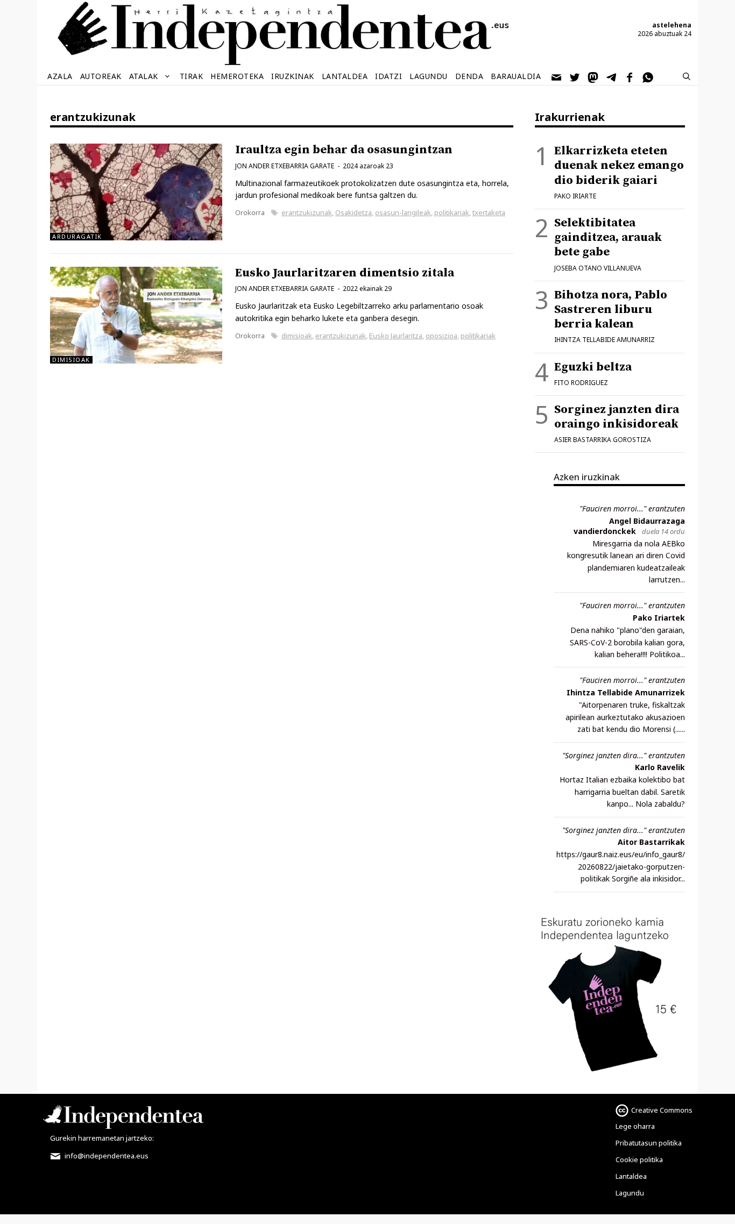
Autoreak (101, 76)
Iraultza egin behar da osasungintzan (344, 150)
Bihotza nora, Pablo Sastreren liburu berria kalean (610, 309)
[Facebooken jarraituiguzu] (630, 76)
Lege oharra (635, 1126)
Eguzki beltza (593, 367)
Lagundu (428, 76)
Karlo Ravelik (660, 767)
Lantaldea (345, 76)
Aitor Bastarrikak (651, 842)
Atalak (143, 76)
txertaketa (488, 212)
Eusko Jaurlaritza (395, 335)
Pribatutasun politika (649, 1143)
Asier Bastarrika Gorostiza (602, 439)
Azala (60, 76)
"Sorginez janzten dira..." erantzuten (623, 755)
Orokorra (250, 212)
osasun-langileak (403, 212)
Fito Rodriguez (581, 382)
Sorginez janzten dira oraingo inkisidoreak (616, 416)
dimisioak (296, 335)
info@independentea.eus (106, 1156)
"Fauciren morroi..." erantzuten (632, 508)
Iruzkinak (292, 76)
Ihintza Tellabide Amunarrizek (626, 692)
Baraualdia (516, 76)
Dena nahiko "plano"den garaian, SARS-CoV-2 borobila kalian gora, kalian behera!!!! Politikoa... (627, 642)
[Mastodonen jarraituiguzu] (593, 76)
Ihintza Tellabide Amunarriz (604, 339)
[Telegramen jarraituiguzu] (612, 76)
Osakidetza (353, 212)
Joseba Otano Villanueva (597, 268)
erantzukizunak (306, 212)
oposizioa (441, 335)
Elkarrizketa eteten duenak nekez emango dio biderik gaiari (619, 165)
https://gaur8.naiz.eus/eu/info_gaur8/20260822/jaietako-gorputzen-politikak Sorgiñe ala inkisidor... (620, 866)
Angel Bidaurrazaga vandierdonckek (629, 526)
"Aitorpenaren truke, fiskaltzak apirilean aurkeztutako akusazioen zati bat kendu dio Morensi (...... (625, 717)
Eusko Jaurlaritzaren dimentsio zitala (344, 273)
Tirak (191, 76)
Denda (469, 76)
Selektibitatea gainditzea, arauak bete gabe (608, 237)
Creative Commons (661, 1110)
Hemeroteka (237, 76)
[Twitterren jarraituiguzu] (575, 76)
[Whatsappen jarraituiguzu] (648, 76)
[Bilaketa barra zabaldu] (686, 76)
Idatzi (388, 76)
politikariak (451, 212)
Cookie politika (639, 1159)
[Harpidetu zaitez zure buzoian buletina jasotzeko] (557, 76)
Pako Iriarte (575, 196)
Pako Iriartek (659, 618)
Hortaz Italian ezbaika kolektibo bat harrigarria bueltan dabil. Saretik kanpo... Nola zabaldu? (622, 791)
